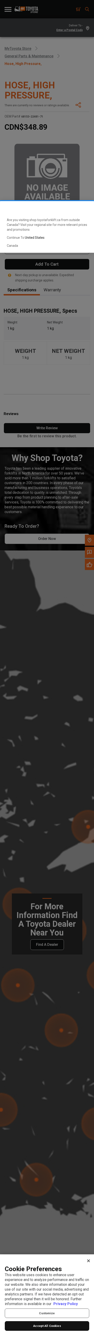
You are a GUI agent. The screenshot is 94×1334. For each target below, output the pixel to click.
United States (34, 237)
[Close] (89, 1261)
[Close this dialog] (83, 208)
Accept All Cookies (47, 1326)
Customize (47, 1313)
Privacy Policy (65, 1304)
